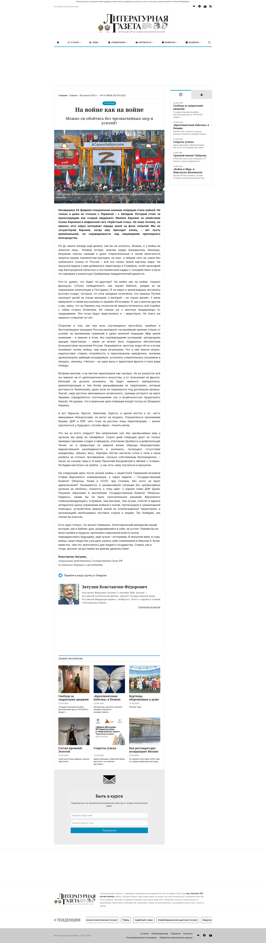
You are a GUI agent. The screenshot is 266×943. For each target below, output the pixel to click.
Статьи (73, 95)
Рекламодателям (159, 933)
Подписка (176, 933)
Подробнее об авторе (149, 607)
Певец (111, 920)
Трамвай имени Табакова (189, 155)
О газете (144, 933)
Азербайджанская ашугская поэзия (163, 920)
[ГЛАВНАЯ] (58, 42)
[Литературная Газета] (133, 23)
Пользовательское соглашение (141, 937)
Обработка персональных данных (176, 937)
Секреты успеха (183, 141)
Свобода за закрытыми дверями (188, 107)
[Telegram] (199, 6)
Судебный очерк (129, 920)
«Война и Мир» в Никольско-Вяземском (187, 171)
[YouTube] (205, 6)
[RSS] (210, 6)
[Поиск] (209, 42)
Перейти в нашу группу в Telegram (85, 575)
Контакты (188, 933)
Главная (62, 95)
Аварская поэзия (197, 920)
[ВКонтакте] (194, 6)
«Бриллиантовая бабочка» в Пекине (191, 126)
